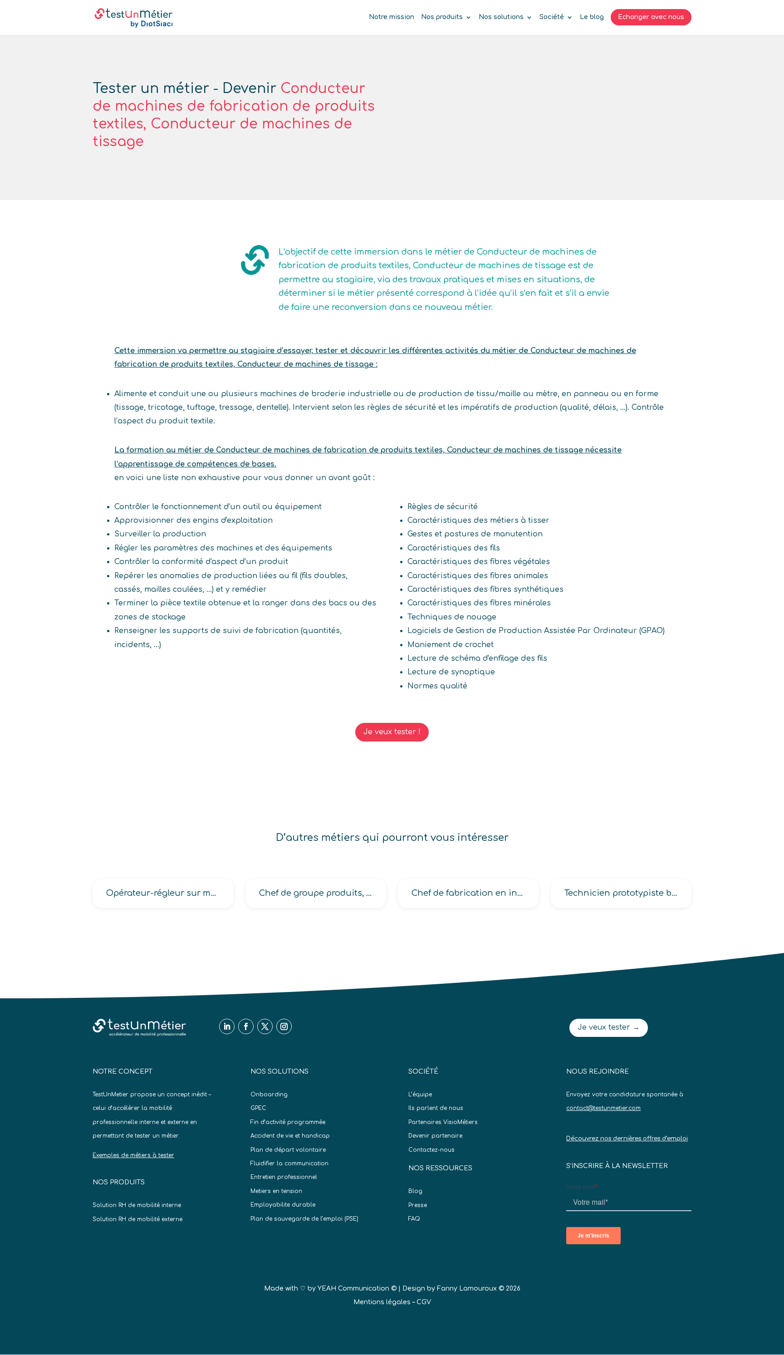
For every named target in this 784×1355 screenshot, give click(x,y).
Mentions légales (382, 1302)
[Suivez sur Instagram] (284, 1026)
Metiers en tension (276, 1191)
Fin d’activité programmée (287, 1122)
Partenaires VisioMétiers (443, 1122)
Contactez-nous (431, 1150)
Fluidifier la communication (289, 1163)
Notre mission (391, 17)
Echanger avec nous (651, 17)
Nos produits (442, 17)
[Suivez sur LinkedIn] (227, 1026)
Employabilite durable (282, 1205)
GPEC (258, 1108)
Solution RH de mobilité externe (137, 1219)
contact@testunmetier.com (603, 1108)
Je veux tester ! (392, 732)
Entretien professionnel (283, 1177)
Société (551, 17)
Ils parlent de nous (435, 1108)
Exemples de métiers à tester (133, 1155)
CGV (423, 1302)
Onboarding (269, 1094)
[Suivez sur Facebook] (246, 1026)
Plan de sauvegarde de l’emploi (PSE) (304, 1219)
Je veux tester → (609, 1027)
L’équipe (420, 1094)
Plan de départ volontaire (288, 1150)
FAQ (414, 1219)
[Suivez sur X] (265, 1026)
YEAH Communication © (357, 1288)
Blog (415, 1191)
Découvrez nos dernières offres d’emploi (627, 1138)
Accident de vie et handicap (290, 1136)
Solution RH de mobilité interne (137, 1205)
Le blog (592, 17)
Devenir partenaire (435, 1136)
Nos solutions (501, 17)
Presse (417, 1205)
